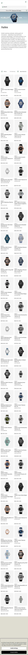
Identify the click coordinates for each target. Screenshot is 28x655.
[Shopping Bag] (26, 3)
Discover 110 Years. (16, 10)
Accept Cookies (14, 652)
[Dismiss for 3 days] (26, 10)
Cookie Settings (14, 648)
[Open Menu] (2, 3)
